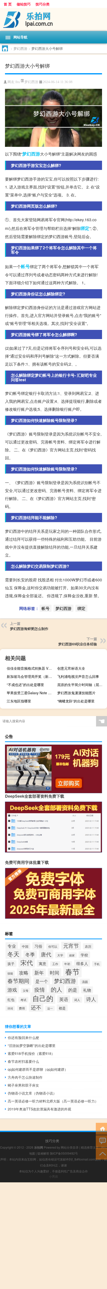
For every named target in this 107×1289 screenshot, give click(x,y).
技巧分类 (43, 3)
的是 (72, 990)
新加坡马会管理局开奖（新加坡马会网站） (31, 676)
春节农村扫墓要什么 (23, 1061)
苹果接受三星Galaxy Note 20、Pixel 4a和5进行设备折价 (31, 692)
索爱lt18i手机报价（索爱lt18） (31, 1053)
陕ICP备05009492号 (64, 1153)
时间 (54, 972)
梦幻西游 (20, 48)
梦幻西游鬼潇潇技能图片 (76, 692)
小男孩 (53, 1176)
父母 (25, 990)
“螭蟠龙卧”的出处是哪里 (76, 700)
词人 (77, 1000)
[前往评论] (101, 1140)
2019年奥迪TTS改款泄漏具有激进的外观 (39, 1108)
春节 (72, 971)
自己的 (42, 998)
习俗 (38, 946)
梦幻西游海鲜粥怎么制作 (29, 628)
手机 (97, 964)
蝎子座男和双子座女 (23, 1085)
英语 (63, 999)
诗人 (91, 999)
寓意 (42, 963)
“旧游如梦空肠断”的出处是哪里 (31, 1045)
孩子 (10, 963)
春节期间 (18, 980)
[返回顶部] (101, 1153)
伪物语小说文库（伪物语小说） (32, 1093)
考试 (23, 1000)
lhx (17, 82)
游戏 (12, 989)
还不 (36, 1007)
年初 (67, 964)
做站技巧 (24, 3)
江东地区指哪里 (19, 700)
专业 (11, 946)
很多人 (82, 963)
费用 (22, 1008)
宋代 (26, 962)
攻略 (23, 972)
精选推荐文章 (90, 1147)
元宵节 (71, 945)
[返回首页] (101, 1128)
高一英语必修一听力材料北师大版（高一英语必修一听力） (53, 1101)
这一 (50, 1008)
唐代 (46, 954)
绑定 (84, 228)
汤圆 (85, 981)
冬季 (30, 954)
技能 (10, 973)
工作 (55, 964)
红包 (10, 999)
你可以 (52, 946)
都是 (62, 1007)
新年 (39, 972)
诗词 (10, 1008)
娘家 (72, 955)
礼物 (87, 990)
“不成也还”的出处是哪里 (25, 684)
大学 (60, 955)
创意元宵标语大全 (71, 668)
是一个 (41, 981)
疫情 (39, 989)
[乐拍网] (53, 19)
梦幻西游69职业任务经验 (77, 643)
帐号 (25, 266)
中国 (25, 946)
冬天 (13, 953)
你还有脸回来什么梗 (23, 1037)
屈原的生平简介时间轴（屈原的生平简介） (81, 684)
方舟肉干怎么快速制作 (25, 1077)
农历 (88, 946)
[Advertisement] (53, 1235)
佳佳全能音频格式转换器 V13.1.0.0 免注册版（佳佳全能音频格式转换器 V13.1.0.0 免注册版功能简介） (31, 668)
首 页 (8, 3)
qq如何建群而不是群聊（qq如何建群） (38, 1069)
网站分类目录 (70, 1147)
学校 (84, 954)
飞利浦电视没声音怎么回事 (78, 676)
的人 (56, 989)
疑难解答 (43, 1153)
